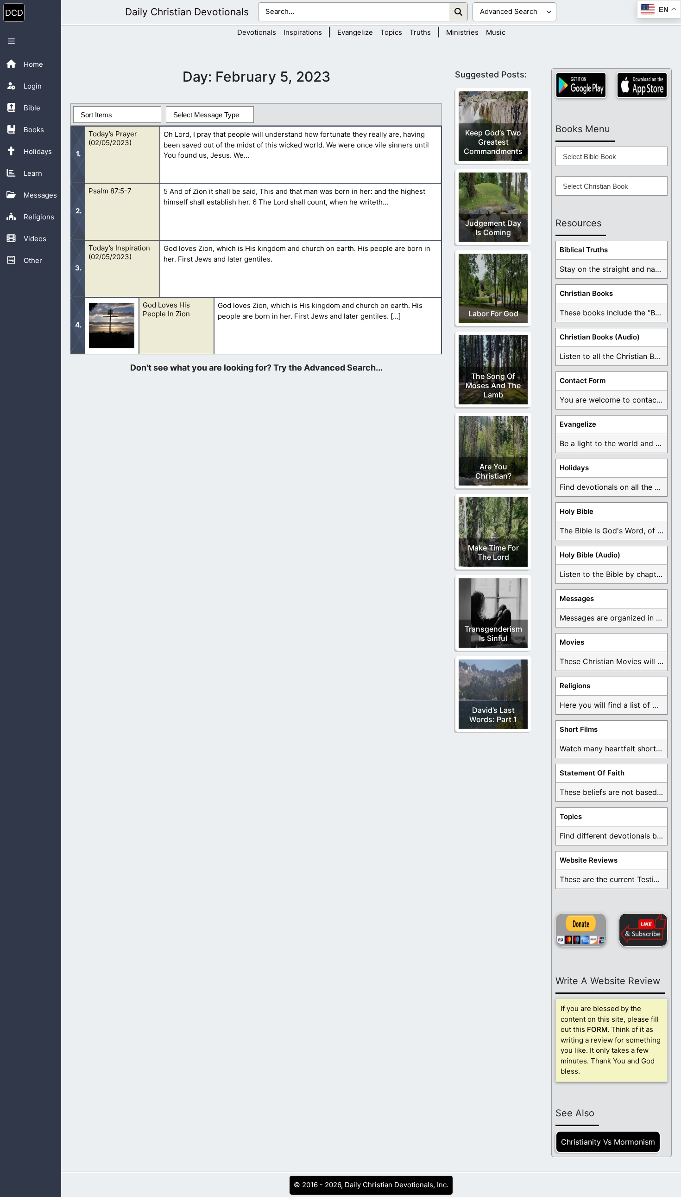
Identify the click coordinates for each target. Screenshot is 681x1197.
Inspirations (303, 32)
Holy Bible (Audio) (590, 554)
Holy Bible (576, 511)
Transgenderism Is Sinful (493, 633)
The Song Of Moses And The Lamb (493, 385)
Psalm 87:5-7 (110, 190)
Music (495, 32)
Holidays (574, 467)
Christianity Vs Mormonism (608, 1141)
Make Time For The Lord (493, 552)
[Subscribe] (643, 930)
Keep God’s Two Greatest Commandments (493, 142)
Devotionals (256, 32)
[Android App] (580, 85)
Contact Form (582, 380)
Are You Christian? (493, 471)
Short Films (579, 729)
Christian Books (586, 293)
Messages (577, 598)
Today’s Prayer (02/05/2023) (112, 138)
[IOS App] (642, 85)
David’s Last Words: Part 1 (493, 714)
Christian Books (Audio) (600, 337)
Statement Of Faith (592, 772)
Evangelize (355, 32)
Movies (572, 642)
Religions (575, 685)
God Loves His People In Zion (166, 309)
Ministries (462, 32)
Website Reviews (589, 860)
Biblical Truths (584, 249)
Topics (391, 32)
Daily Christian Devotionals (187, 12)
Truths (420, 32)
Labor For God (493, 313)
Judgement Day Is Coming (493, 227)
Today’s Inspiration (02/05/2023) (119, 252)
